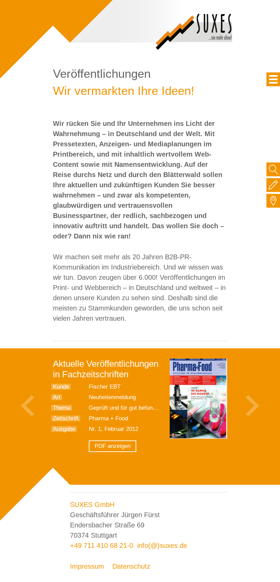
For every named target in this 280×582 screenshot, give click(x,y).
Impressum (87, 566)
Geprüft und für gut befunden (125, 408)
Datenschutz (131, 566)
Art (56, 397)
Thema (61, 408)
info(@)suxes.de (162, 545)
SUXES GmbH (92, 504)
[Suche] (273, 169)
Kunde (61, 387)
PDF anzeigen (112, 446)
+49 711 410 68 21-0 (101, 545)
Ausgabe (64, 429)
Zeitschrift (66, 418)
